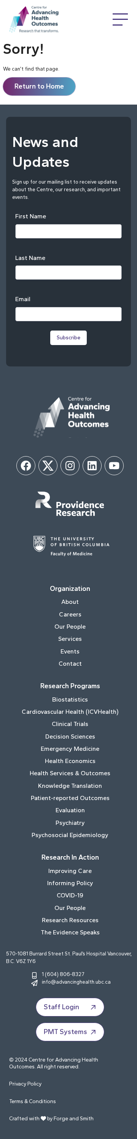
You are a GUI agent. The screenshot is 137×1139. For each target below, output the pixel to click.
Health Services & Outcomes (70, 773)
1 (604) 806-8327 (63, 974)
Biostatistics (70, 699)
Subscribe (68, 337)
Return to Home (39, 86)
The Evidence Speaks (70, 932)
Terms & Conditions (32, 1101)
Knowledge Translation (70, 785)
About (70, 601)
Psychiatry (70, 822)
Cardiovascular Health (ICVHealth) (70, 711)
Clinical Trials (70, 724)
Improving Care (70, 870)
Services (70, 638)
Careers (70, 614)
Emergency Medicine (70, 748)
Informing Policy (70, 883)
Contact (70, 663)
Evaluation (70, 810)
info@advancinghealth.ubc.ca (76, 982)
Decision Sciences (70, 736)
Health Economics (70, 761)
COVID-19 (70, 895)
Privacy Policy (25, 1084)
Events (70, 651)
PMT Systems (65, 1032)
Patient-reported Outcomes (70, 798)
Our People (70, 626)
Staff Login (61, 1007)
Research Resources (70, 920)
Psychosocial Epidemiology (70, 835)
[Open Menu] (120, 19)
